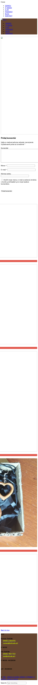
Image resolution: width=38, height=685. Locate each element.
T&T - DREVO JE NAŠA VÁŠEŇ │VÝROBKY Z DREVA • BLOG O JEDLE (18, 678)
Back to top (5, 630)
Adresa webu (6, 174)
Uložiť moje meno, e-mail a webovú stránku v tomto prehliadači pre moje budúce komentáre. (18, 182)
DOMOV (8, 6)
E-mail (4, 170)
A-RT (7, 10)
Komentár (4, 148)
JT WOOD (8, 8)
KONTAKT (8, 16)
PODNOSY (9, 12)
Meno (4, 166)
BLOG (7, 14)
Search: (4, 683)
